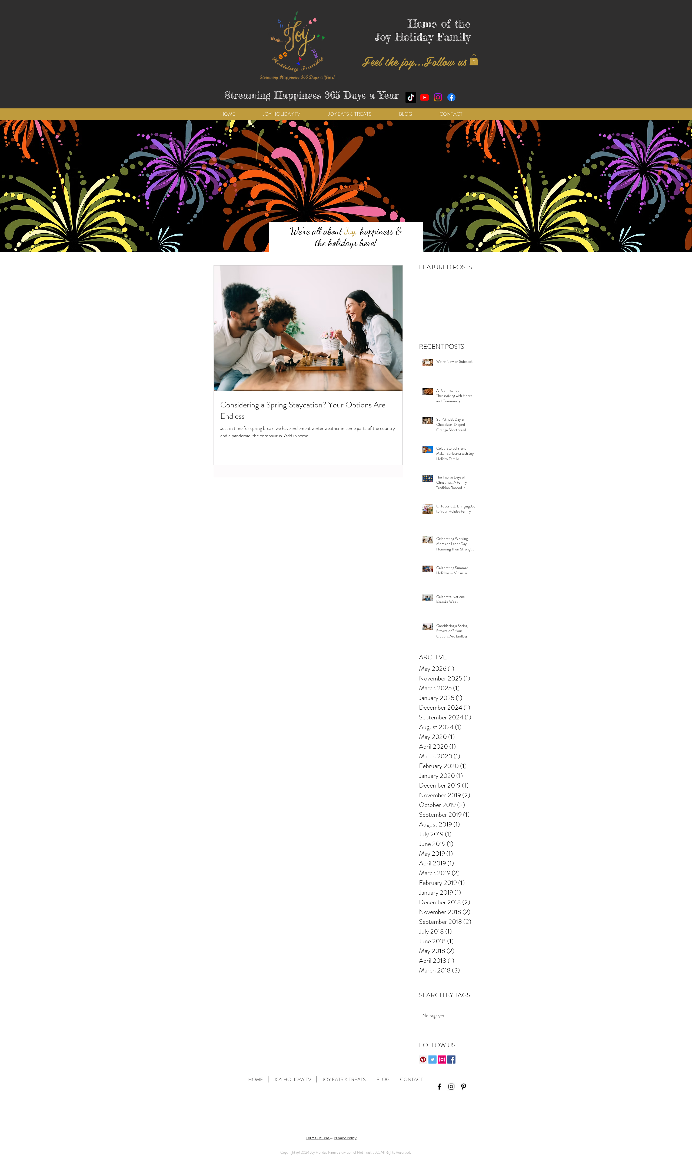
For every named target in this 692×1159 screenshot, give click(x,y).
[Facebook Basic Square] (451, 1059)
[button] (473, 59)
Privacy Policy (345, 1138)
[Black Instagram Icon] (451, 1086)
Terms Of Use (318, 1138)
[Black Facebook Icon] (439, 1086)
